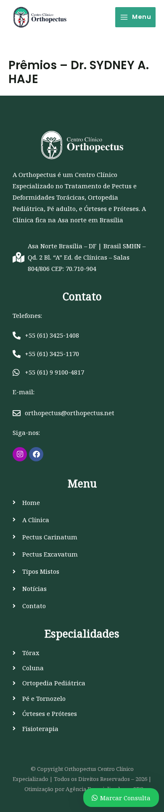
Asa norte (72, 220)
